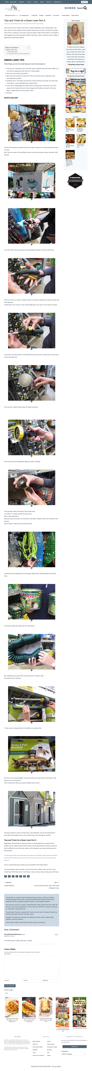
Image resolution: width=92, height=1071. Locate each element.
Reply (56, 934)
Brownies (49, 1049)
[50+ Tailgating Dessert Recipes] (79, 1012)
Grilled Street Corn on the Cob (80, 146)
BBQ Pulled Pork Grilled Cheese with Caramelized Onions (69, 163)
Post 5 (57, 872)
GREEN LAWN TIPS (11, 49)
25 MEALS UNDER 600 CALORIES (80, 130)
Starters (34, 15)
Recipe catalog (36, 1041)
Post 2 (33, 872)
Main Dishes (66, 15)
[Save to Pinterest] (5, 876)
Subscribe (84, 2)
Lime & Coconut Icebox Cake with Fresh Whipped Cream (46, 885)
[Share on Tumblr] (20, 876)
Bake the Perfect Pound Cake (70, 130)
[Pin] (31, 143)
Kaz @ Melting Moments (13, 934)
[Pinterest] (72, 8)
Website (45, 980)
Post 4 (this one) (46, 872)
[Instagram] (70, 8)
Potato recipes (50, 1044)
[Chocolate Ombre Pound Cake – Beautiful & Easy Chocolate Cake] (45, 1007)
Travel (34, 1052)
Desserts (48, 15)
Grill (48, 1052)
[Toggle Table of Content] (27, 47)
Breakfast (35, 1049)
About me (35, 1044)
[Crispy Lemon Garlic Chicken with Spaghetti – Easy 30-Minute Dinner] (12, 1007)
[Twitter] (68, 8)
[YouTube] (74, 8)
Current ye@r (9, 990)
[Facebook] (65, 8)
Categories (64, 1051)
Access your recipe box (38, 1055)
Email (26, 980)
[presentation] (70, 122)
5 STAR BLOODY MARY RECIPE (70, 146)
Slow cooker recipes (52, 1047)
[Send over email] (17, 876)
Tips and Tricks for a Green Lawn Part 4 (19, 53)
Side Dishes (75, 15)
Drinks (41, 15)
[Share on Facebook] (9, 876)
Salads (49, 1055)
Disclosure (17, 1036)
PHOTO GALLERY (12, 51)
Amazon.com (27, 1042)
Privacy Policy (56, 1066)
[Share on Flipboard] (24, 876)
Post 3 (38, 872)
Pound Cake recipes (38, 1047)
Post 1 (29, 872)
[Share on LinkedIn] (28, 876)
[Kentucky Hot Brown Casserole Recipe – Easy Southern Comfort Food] (29, 1007)
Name (7, 980)
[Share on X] (13, 876)
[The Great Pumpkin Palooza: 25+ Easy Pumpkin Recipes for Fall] (62, 1012)
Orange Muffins (9, 884)
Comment (7, 954)
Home (7, 2)
